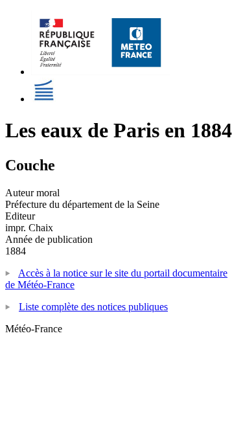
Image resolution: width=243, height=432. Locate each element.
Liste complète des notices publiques (93, 306)
